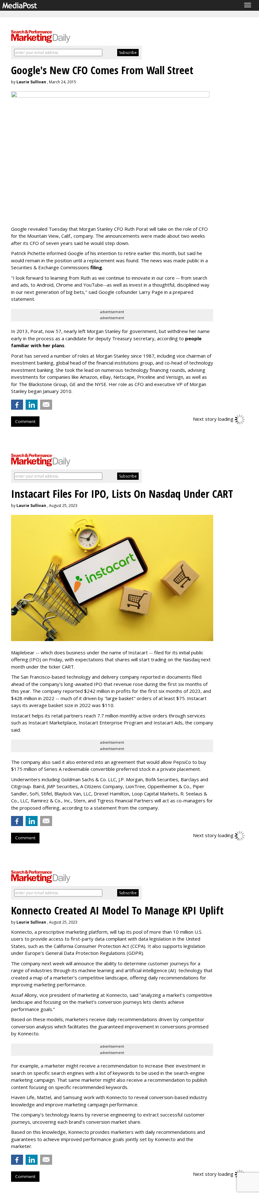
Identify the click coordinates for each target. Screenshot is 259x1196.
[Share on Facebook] (17, 405)
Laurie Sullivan (31, 82)
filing (96, 267)
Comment (25, 421)
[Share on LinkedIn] (32, 405)
